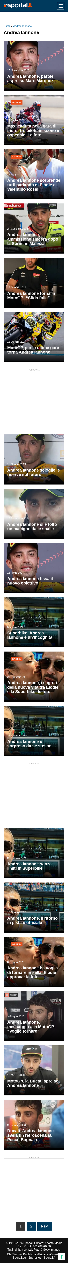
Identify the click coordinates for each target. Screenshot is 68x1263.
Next (44, 1226)
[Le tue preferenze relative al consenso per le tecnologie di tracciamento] (61, 1256)
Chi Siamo (14, 1254)
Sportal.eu (19, 1257)
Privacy (43, 1254)
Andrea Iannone (22, 25)
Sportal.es (34, 1257)
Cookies (55, 1254)
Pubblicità (29, 1254)
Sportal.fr (49, 1257)
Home (7, 25)
